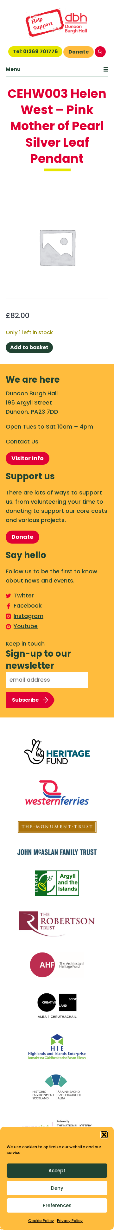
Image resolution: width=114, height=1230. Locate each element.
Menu (13, 69)
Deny (57, 1188)
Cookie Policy (41, 1220)
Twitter (24, 595)
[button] (104, 1134)
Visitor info (27, 458)
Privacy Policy (70, 1220)
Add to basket (29, 347)
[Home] (57, 23)
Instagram (28, 616)
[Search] (100, 51)
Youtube (26, 626)
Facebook (28, 605)
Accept (57, 1170)
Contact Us (22, 441)
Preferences (57, 1205)
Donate (78, 51)
